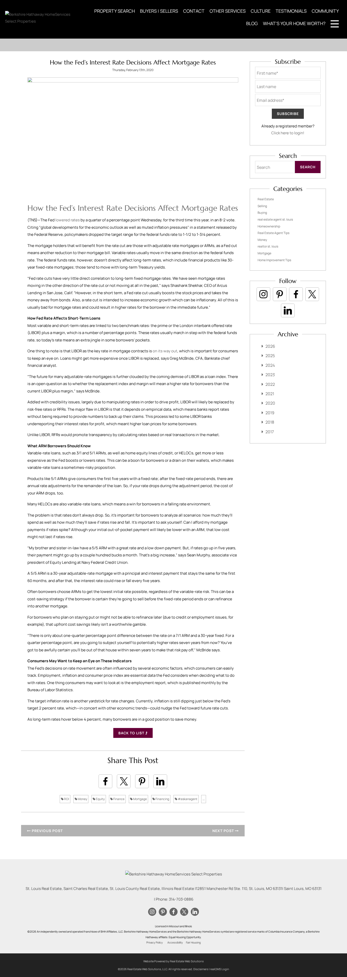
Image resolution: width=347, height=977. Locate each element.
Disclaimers (200, 969)
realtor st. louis (268, 246)
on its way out (165, 351)
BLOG (252, 23)
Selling (262, 206)
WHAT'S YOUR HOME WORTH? (294, 23)
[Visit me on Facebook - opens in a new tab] (296, 294)
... (203, 799)
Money (82, 799)
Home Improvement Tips (274, 260)
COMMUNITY (325, 11)
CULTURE (261, 11)
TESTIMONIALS (291, 11)
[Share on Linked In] (160, 781)
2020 (270, 403)
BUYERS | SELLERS (159, 11)
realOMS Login (219, 969)
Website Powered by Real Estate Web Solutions (173, 961)
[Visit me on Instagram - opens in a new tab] (263, 294)
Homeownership (269, 226)
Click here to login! (287, 133)
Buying (262, 212)
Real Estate (266, 199)
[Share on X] (124, 781)
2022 (270, 384)
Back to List (131, 733)
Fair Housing (193, 942)
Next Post (223, 830)
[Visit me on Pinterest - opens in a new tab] (280, 294)
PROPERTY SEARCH (114, 11)
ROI (66, 799)
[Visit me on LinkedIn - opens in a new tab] (288, 310)
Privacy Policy (154, 942)
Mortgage (140, 799)
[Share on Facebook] (105, 781)
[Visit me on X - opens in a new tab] (312, 294)
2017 (269, 432)
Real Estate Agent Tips (273, 233)
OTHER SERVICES (228, 11)
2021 (269, 393)
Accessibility (175, 942)
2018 (269, 422)
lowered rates (67, 220)
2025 (270, 355)
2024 (270, 365)
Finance (118, 799)
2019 (269, 413)
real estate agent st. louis (275, 219)
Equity (100, 799)
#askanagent (187, 799)
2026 (270, 346)
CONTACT (193, 11)
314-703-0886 (181, 899)
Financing (162, 799)
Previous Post (47, 830)
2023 (270, 374)
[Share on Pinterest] (142, 781)
